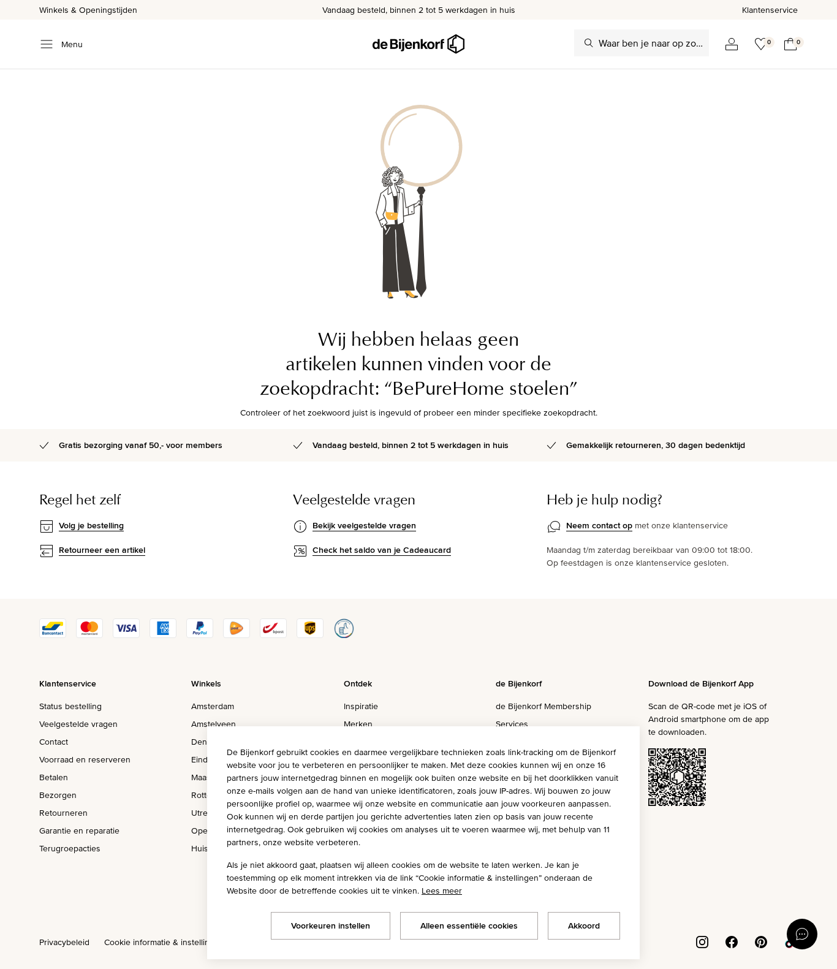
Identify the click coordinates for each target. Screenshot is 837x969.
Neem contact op (599, 525)
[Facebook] (731, 941)
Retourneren (63, 813)
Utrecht (205, 813)
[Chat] (802, 934)
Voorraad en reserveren (85, 759)
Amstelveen (213, 724)
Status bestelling (70, 706)
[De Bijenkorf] (418, 44)
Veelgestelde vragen (78, 724)
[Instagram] (702, 941)
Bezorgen (58, 795)
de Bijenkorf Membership (543, 706)
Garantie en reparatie (79, 830)
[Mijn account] (731, 44)
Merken (358, 724)
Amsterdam (212, 706)
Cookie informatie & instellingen (164, 942)
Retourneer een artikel (102, 550)
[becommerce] (343, 635)
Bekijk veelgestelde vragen (364, 525)
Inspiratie (361, 706)
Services (512, 724)
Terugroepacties (69, 848)
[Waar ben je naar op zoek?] (589, 43)
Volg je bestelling (91, 525)
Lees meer (442, 890)
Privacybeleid (64, 942)
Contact (53, 742)
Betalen (53, 777)
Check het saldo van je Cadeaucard (381, 550)
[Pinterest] (761, 941)
